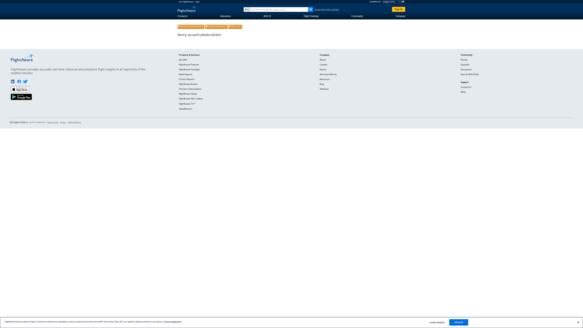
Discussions (466, 69)
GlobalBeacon (185, 109)
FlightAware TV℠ (187, 104)
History (323, 69)
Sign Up (398, 9)
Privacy (63, 122)
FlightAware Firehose (189, 64)
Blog (322, 84)
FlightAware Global (188, 94)
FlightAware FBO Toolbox (191, 98)
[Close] (578, 322)
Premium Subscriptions (190, 89)
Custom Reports (186, 79)
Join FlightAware (185, 2)
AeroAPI (183, 60)
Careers (323, 64)
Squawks (465, 64)
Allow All (458, 322)
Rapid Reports (185, 74)
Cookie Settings (74, 122)
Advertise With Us (328, 74)
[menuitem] (182, 16)
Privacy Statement (172, 322)
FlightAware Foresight (189, 69)
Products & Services (189, 55)
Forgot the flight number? (327, 10)
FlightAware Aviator (188, 84)
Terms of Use (52, 122)
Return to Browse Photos (192, 27)
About (323, 60)
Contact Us (466, 87)
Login (197, 2)
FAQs (463, 92)
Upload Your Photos (217, 27)
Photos (464, 60)
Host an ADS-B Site (470, 74)
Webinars (324, 89)
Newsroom (325, 79)
